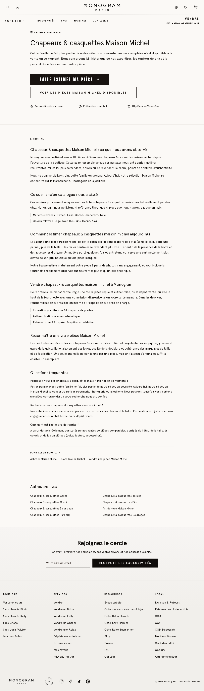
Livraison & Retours (167, 602)
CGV (158, 622)
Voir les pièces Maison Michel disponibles (83, 92)
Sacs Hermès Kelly (14, 616)
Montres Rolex (12, 636)
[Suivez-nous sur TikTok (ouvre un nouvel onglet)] (79, 681)
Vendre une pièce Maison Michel (108, 459)
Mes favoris (61, 649)
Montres (80, 20)
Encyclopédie (113, 602)
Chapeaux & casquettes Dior (120, 502)
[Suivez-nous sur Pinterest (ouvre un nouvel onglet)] (88, 681)
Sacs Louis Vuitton (14, 629)
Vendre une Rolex (65, 629)
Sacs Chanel (11, 622)
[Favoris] (185, 7)
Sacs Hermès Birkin (15, 609)
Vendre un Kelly (63, 616)
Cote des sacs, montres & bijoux (124, 609)
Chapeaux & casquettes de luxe (122, 495)
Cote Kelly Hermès (116, 622)
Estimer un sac (63, 643)
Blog (107, 636)
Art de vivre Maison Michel (118, 508)
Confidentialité (164, 643)
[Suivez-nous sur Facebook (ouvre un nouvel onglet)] (70, 681)
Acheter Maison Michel (43, 459)
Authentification (64, 656)
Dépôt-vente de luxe (67, 636)
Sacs (64, 20)
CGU (158, 616)
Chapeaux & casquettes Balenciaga (51, 508)
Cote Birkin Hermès (116, 616)
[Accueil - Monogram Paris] (102, 7)
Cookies (160, 649)
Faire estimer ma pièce (66, 79)
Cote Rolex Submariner (119, 629)
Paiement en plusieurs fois (171, 609)
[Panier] (195, 7)
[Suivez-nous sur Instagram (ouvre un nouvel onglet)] (61, 681)
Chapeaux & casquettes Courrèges (124, 514)
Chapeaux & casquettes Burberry (50, 514)
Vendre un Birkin (64, 609)
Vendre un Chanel (65, 622)
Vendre (58, 602)
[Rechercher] (8, 7)
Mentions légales (165, 636)
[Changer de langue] (176, 7)
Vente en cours (12, 602)
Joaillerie (101, 20)
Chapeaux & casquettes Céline (49, 495)
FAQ (107, 649)
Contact (109, 656)
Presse (108, 643)
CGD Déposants (165, 629)
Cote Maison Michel (73, 459)
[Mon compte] (17, 7)
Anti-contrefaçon (166, 656)
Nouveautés (46, 20)
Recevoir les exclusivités (125, 563)
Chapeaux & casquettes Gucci (48, 502)
